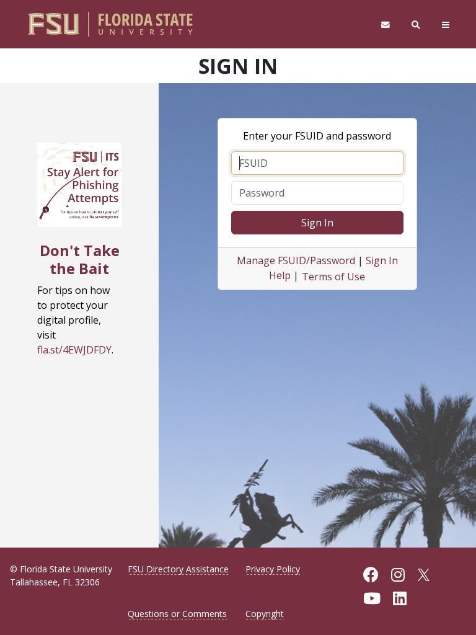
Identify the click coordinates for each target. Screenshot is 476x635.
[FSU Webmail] (385, 24)
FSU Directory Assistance (178, 569)
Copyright (264, 613)
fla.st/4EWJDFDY (74, 350)
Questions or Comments (177, 613)
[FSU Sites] (446, 24)
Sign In (317, 222)
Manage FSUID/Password (296, 260)
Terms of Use (333, 276)
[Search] (416, 24)
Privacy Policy (272, 569)
